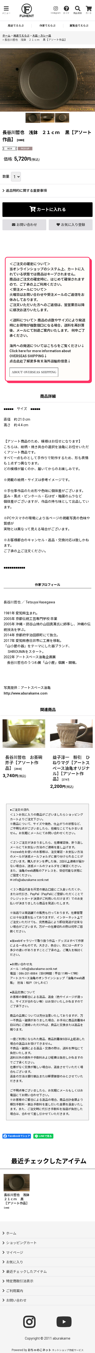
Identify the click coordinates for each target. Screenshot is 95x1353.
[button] (6, 10)
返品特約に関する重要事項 (26, 191)
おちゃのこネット (39, 1350)
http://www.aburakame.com (26, 693)
